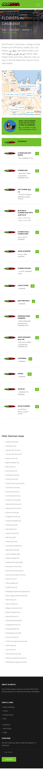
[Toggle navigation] (38, 5)
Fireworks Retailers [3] (13, 521)
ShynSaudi (22, 141)
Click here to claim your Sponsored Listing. (28, 129)
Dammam (26, 30)
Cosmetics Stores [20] (12, 500)
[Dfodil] (22, 89)
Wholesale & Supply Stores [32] (16, 662)
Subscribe (9, 759)
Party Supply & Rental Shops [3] (16, 596)
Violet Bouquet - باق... (28, 93)
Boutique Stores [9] (12, 475)
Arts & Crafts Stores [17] (13, 454)
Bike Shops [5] (10, 467)
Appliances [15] (10, 446)
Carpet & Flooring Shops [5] (14, 483)
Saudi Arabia (14, 30)
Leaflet (14, 114)
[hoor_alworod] (19, 102)
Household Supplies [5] (13, 546)
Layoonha (22, 358)
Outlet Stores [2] (11, 587)
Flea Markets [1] (11, 529)
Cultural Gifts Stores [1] (13, 504)
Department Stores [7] (13, 508)
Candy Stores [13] (11, 479)
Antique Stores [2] (11, 442)
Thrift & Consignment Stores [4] (16, 641)
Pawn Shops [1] (10, 600)
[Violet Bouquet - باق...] (28, 88)
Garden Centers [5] (11, 533)
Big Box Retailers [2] (12, 463)
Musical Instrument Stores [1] (15, 575)
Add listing (7, 728)
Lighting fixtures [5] (12, 550)
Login (5, 732)
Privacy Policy (8, 715)
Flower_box (23, 170)
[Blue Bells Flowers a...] (25, 90)
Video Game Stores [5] (13, 654)
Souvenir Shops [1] (11, 637)
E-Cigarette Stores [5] (12, 517)
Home (4, 30)
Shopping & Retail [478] (13, 620)
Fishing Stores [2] (11, 525)
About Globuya (8, 707)
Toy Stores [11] (10, 650)
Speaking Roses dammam (24, 317)
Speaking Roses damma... (29, 86)
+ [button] (5, 73)
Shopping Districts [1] (12, 625)
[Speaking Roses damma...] (28, 81)
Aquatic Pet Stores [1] (12, 450)
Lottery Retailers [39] (12, 554)
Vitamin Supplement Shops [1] (15, 658)
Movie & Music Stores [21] (14, 571)
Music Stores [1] (11, 579)
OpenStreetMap (29, 114)
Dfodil (23, 94)
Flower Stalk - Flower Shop (24, 233)
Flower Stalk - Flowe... (12, 94)
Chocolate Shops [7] (12, 492)
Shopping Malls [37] (12, 629)
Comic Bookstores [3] (12, 496)
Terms (5, 711)
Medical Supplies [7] (12, 558)
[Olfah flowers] (13, 104)
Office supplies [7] (11, 583)
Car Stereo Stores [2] (12, 487)
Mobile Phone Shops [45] (14, 562)
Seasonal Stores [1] (12, 616)
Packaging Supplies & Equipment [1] (17, 591)
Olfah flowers (14, 109)
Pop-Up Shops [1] (11, 604)
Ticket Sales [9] (10, 645)
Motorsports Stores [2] (13, 566)
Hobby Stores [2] (11, 541)
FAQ (4, 719)
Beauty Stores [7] (11, 458)
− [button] (5, 76)
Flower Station (24, 268)
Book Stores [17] (11, 471)
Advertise (6, 725)
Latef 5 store (30, 112)
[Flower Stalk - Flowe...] (12, 89)
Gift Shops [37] (10, 537)
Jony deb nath (24, 301)
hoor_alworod (19, 107)
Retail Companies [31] (12, 612)
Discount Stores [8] (12, 512)
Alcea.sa (21, 389)
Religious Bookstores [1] (13, 608)
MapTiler (20, 114)
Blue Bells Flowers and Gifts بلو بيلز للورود (25, 213)
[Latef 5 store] (29, 107)
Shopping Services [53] (13, 633)
